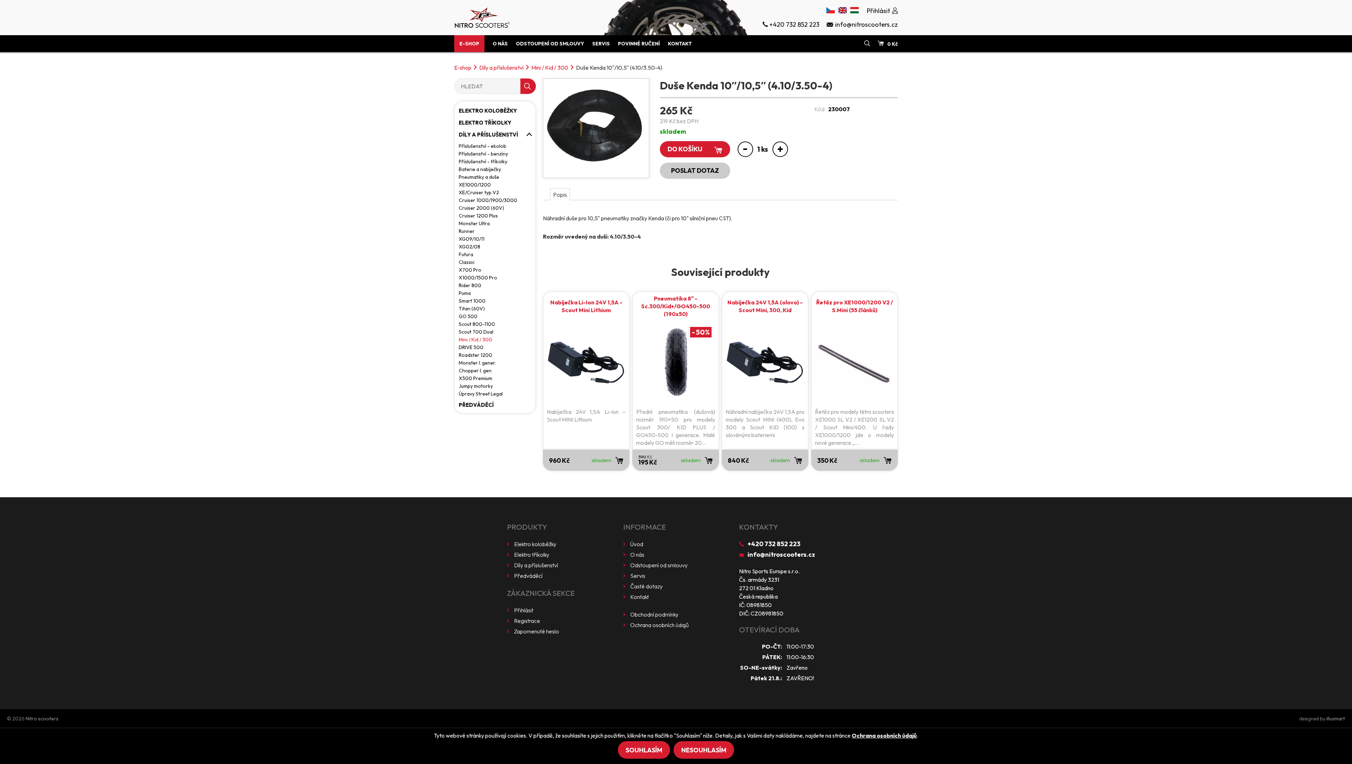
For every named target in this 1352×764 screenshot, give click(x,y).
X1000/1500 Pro (478, 277)
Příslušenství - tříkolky (483, 161)
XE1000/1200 (475, 185)
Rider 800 (470, 285)
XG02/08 (469, 247)
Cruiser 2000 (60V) (481, 208)
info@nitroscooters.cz (781, 554)
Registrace (527, 620)
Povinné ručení (639, 43)
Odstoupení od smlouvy (550, 43)
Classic (467, 262)
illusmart (1335, 718)
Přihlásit (523, 610)
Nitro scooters (42, 718)
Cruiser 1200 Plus (478, 216)
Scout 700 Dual (476, 332)
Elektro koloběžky (488, 110)
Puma (465, 293)
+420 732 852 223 (773, 544)
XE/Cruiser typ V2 (479, 192)
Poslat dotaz (695, 170)
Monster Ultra (474, 223)
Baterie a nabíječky (480, 169)
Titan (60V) (472, 308)
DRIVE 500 (471, 347)
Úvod (636, 544)
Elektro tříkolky (485, 122)
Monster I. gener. (477, 363)
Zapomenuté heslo (536, 631)
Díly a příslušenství (501, 67)
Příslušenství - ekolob (482, 146)
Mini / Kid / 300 (549, 67)
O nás (500, 43)
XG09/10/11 (471, 239)
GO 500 (468, 316)
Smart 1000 (472, 301)
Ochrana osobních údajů (659, 625)
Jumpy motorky (476, 386)
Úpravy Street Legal (481, 394)
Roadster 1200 (475, 355)
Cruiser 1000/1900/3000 (488, 200)
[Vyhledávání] (867, 43)
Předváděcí (476, 405)
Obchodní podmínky (654, 614)
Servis (601, 43)
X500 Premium (475, 378)
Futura (466, 254)
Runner (467, 231)
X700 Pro (470, 270)
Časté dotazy (646, 586)
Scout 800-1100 (477, 324)
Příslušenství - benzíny (483, 154)
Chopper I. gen (475, 370)
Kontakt (680, 43)
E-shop (469, 43)
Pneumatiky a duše (479, 177)
